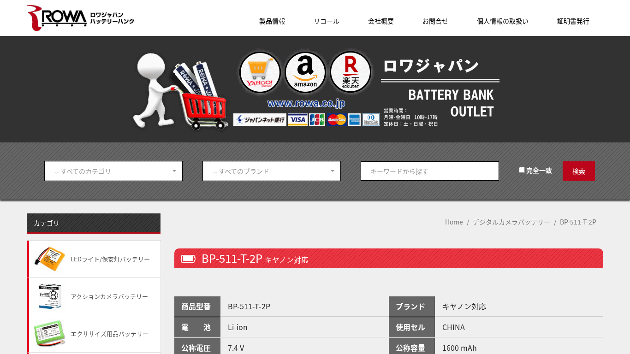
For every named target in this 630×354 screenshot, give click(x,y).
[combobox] (113, 171)
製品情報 (272, 20)
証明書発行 (573, 20)
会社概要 (381, 20)
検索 (578, 171)
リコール (326, 20)
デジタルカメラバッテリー (511, 221)
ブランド (410, 306)
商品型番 (196, 306)
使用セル (410, 326)
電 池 (196, 326)
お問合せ (435, 20)
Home (454, 221)
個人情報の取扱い (503, 20)
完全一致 (538, 170)
